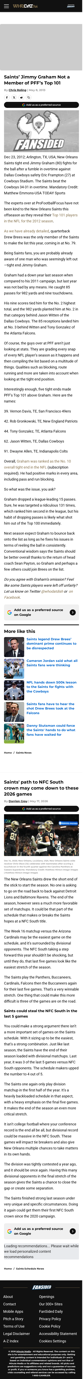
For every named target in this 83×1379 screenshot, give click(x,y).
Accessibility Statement (58, 1334)
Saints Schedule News (30, 1268)
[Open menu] (6, 6)
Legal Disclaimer (16, 1334)
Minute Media (23, 1351)
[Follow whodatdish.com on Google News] (73, 612)
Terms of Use (14, 1326)
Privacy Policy (50, 1319)
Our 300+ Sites (50, 1304)
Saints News (23, 752)
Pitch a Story (13, 1319)
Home (8, 752)
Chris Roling (17, 90)
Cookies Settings (52, 1341)
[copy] (28, 97)
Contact (9, 1304)
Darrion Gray (18, 801)
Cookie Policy (49, 1326)
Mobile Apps (13, 1311)
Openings (46, 1297)
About (8, 1297)
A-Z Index (11, 1341)
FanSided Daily (51, 1311)
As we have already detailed (26, 231)
